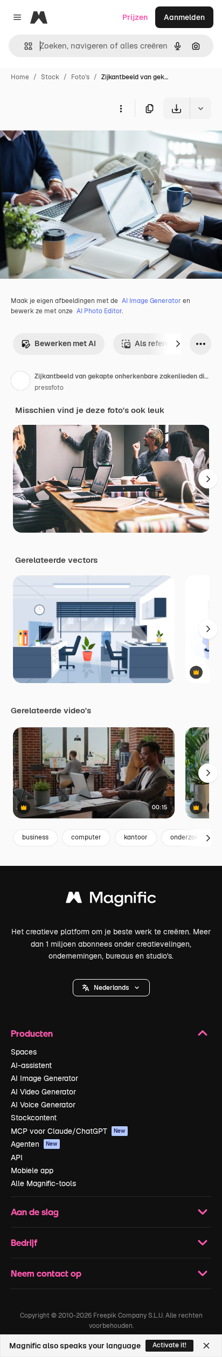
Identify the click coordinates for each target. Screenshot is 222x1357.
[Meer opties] (120, 108)
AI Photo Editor (99, 311)
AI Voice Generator (43, 1105)
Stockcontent (34, 1117)
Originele (71, 144)
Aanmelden (184, 17)
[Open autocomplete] (24, 46)
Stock (50, 77)
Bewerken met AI (65, 343)
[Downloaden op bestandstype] (200, 108)
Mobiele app (32, 1170)
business (35, 837)
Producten (32, 1033)
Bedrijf (24, 1242)
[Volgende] (178, 344)
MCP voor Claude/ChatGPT (68, 1131)
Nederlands (111, 987)
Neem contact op (46, 1273)
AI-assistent (31, 1065)
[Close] (206, 1345)
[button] (111, 987)
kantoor (136, 837)
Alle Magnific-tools (43, 1183)
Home (20, 77)
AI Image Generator (151, 301)
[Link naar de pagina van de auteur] (20, 382)
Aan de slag (35, 1211)
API (17, 1157)
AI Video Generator (43, 1092)
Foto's (80, 77)
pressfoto (49, 387)
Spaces (24, 1052)
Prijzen (135, 17)
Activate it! (169, 1345)
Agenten (34, 1144)
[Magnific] (111, 900)
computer (86, 837)
